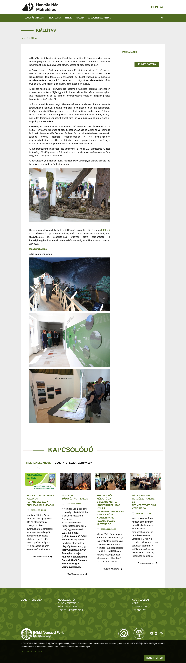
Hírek (68, 18)
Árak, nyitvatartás (99, 18)
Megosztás (148, 64)
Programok (54, 18)
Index (23, 38)
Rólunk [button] (80, 18)
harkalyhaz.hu (129, 52)
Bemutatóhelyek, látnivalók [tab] (73, 463)
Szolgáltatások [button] (34, 18)
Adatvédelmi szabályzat (31, 651)
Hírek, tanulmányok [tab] (38, 463)
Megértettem (154, 658)
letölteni (105, 230)
